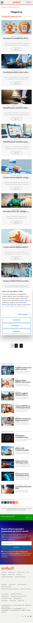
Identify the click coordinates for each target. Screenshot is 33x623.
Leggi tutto (16, 49)
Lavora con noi (21, 572)
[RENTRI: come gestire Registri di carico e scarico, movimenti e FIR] (7, 421)
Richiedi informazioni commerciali (9, 589)
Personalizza (15, 325)
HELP (28, 517)
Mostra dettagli (23, 314)
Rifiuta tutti (16, 331)
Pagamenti (4, 584)
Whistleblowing (17, 598)
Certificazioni (11, 572)
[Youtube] (30, 616)
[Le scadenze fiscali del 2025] (7, 489)
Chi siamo (3, 572)
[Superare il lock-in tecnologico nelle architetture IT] (7, 463)
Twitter (5, 502)
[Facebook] (22, 616)
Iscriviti (16, 547)
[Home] (16, 2)
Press (28, 572)
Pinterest (14, 502)
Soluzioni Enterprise (20, 576)
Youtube (11, 502)
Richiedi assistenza (6, 586)
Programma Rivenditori (7, 576)
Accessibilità (4, 600)
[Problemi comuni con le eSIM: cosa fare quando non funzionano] (7, 370)
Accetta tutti (16, 320)
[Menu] (3, 2)
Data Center (11, 574)
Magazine (3, 574)
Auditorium (19, 574)
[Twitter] (25, 616)
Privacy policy (5, 593)
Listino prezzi (12, 584)
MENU (28, 2)
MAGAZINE (3, 7)
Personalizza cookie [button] (6, 598)
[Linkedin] (28, 616)
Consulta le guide (22, 584)
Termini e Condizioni (13, 553)
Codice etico (13, 600)
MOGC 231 (21, 600)
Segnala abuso (5, 596)
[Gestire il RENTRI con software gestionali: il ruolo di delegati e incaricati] (7, 408)
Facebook (2, 502)
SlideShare (17, 502)
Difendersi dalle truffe (16, 593)
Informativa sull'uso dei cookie (18, 596)
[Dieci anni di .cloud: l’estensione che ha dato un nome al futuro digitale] (7, 476)
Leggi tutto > (23, 509)
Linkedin (8, 502)
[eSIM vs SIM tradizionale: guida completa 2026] (7, 450)
